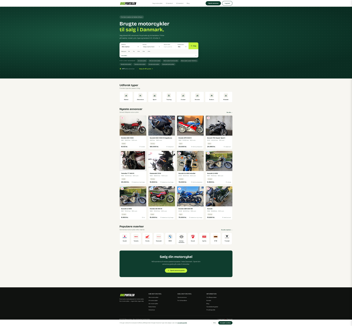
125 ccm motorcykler (154, 60)
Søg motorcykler (157, 3)
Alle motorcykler (153, 297)
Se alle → (229, 112)
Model (145, 44)
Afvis (214, 323)
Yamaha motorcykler (139, 64)
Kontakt (208, 300)
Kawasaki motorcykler (168, 64)
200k (149, 51)
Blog (188, 3)
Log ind (227, 3)
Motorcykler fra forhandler (171, 60)
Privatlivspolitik (210, 310)
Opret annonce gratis (177, 270)
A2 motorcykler (142, 60)
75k (134, 51)
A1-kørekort (169, 3)
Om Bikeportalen (211, 297)
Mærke (123, 44)
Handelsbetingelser (212, 307)
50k (129, 51)
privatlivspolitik (182, 323)
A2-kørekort (179, 3)
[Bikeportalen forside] (128, 3)
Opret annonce (182, 297)
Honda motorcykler (154, 64)
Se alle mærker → (226, 230)
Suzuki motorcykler (126, 64)
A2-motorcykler (153, 303)
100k (138, 51)
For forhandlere (182, 300)
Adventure (151, 310)
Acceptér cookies (225, 323)
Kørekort (181, 44)
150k (144, 51)
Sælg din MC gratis (145, 69)
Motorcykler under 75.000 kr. (189, 60)
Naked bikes (152, 307)
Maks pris (167, 44)
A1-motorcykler (153, 300)
